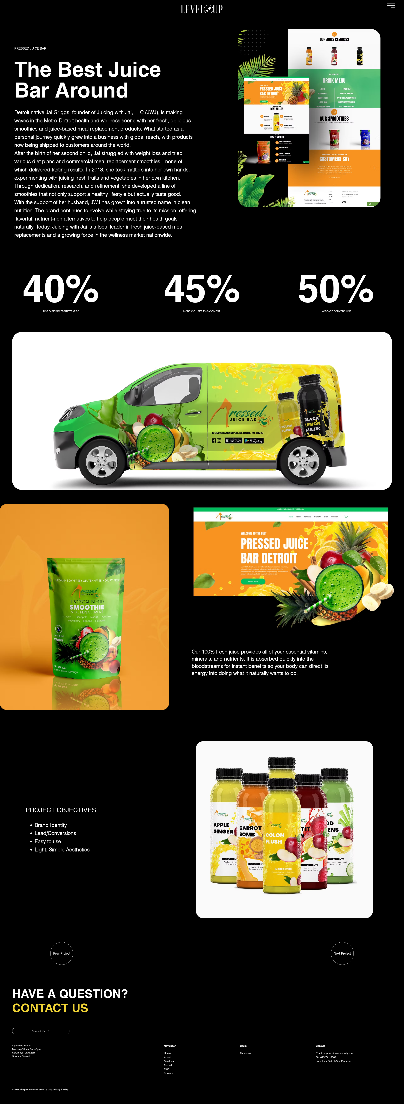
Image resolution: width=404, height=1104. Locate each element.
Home (167, 1053)
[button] (391, 5)
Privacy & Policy (60, 1089)
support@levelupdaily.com (338, 1053)
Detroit (331, 1061)
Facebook (246, 1053)
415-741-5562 (328, 1057)
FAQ (166, 1069)
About (167, 1057)
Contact (168, 1073)
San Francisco (344, 1061)
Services (169, 1061)
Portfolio (168, 1065)
